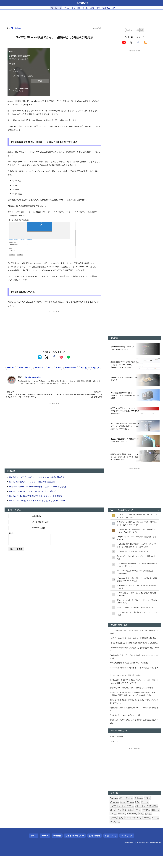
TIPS (147, 798)
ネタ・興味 (76, 8)
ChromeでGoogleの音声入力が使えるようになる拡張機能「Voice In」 (134, 649)
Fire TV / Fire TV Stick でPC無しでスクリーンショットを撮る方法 (35, 496)
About (45, 835)
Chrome (146, 817)
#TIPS (58, 367)
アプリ (130, 805)
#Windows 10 (70, 367)
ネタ (121, 817)
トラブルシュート (117, 805)
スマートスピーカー (133, 817)
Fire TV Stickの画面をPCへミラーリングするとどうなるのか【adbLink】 (38, 500)
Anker (138, 809)
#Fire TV (10, 367)
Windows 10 (152, 805)
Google (146, 809)
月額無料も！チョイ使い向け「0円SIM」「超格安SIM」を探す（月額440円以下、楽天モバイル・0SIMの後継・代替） (133, 693)
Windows (114, 801)
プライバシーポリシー (75, 835)
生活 (122, 801)
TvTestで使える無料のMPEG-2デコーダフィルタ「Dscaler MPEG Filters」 (137, 601)
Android (114, 798)
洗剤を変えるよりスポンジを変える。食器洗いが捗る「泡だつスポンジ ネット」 (134, 701)
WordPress (132, 813)
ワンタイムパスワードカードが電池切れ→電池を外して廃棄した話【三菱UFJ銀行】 (137, 515)
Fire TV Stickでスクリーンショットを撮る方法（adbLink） (32, 481)
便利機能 (57, 835)
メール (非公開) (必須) (40, 522)
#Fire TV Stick (24, 367)
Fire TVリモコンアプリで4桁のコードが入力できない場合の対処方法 (36, 477)
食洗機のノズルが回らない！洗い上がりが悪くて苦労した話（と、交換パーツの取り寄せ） (137, 523)
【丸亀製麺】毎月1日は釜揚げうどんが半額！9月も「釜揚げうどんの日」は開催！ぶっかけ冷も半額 (136, 545)
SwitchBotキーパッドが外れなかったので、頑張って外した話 (136, 557)
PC (137, 801)
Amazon (122, 813)
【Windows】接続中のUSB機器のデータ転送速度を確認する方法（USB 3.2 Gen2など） (137, 579)
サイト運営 (128, 809)
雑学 (114, 8)
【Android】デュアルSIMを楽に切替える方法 (132, 551)
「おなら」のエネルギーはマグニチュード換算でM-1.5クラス (133, 638)
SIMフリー (115, 821)
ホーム (33, 835)
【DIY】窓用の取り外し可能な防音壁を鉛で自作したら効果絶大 (134, 642)
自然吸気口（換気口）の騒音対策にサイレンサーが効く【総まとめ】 (134, 708)
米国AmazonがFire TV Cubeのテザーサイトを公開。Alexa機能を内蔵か (37, 486)
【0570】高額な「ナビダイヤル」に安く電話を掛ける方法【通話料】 (136, 594)
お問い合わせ (94, 835)
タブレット (140, 805)
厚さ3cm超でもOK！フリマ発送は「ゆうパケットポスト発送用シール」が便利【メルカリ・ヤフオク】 (134, 681)
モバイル (138, 798)
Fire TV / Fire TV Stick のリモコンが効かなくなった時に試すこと (35, 491)
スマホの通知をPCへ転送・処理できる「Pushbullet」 (130, 662)
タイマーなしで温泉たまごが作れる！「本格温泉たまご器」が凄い (134, 669)
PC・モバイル (56, 8)
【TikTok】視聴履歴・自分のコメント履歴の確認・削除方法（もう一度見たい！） (137, 564)
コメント (12, 533)
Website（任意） (39, 527)
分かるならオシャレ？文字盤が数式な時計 (125, 675)
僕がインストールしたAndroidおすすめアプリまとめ (135, 607)
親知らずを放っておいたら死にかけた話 (125, 715)
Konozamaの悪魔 (116, 736)
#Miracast (39, 367)
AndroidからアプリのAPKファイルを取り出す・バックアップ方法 (136, 586)
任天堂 (148, 813)
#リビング (95, 367)
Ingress (113, 817)
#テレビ (84, 367)
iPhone (144, 801)
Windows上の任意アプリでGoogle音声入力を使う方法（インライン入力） (134, 656)
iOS (119, 809)
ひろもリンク (115, 741)
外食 (141, 813)
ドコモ (113, 813)
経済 (92, 8)
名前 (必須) (36, 516)
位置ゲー (155, 809)
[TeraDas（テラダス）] (81, 3)
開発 (112, 809)
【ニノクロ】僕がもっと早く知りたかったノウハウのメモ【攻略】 (137, 613)
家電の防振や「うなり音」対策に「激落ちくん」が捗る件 (131, 687)
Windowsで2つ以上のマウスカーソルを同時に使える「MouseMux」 (135, 572)
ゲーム (66, 8)
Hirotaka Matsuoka (32, 377)
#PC (49, 367)
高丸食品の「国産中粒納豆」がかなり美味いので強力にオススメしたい (134, 721)
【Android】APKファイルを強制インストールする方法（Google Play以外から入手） (136, 530)
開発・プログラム (103, 8)
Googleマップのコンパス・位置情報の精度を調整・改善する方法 (136, 538)
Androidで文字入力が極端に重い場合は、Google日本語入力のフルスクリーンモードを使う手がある (29, 395)
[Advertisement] (81, 16)
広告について (110, 835)
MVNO (155, 817)
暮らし (85, 8)
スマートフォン (126, 798)
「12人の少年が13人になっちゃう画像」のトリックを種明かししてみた (134, 631)
